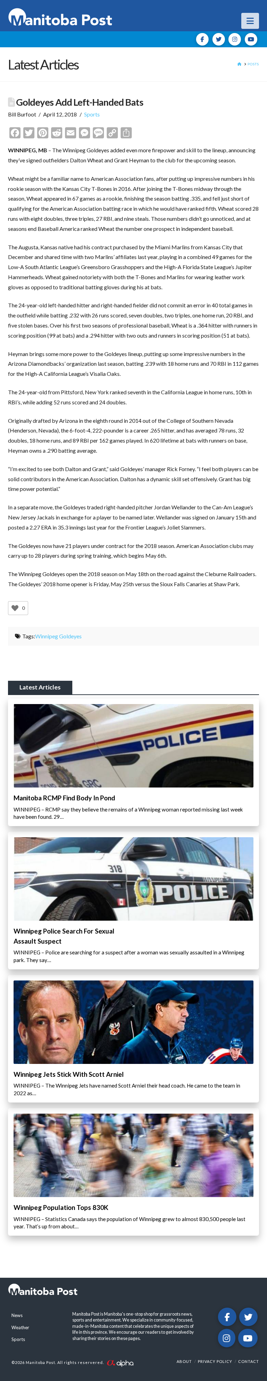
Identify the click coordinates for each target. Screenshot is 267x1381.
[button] (250, 21)
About (184, 1361)
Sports (92, 114)
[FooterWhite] (120, 1362)
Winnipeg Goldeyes (58, 636)
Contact (248, 1361)
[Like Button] (15, 608)
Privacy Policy (215, 1361)
